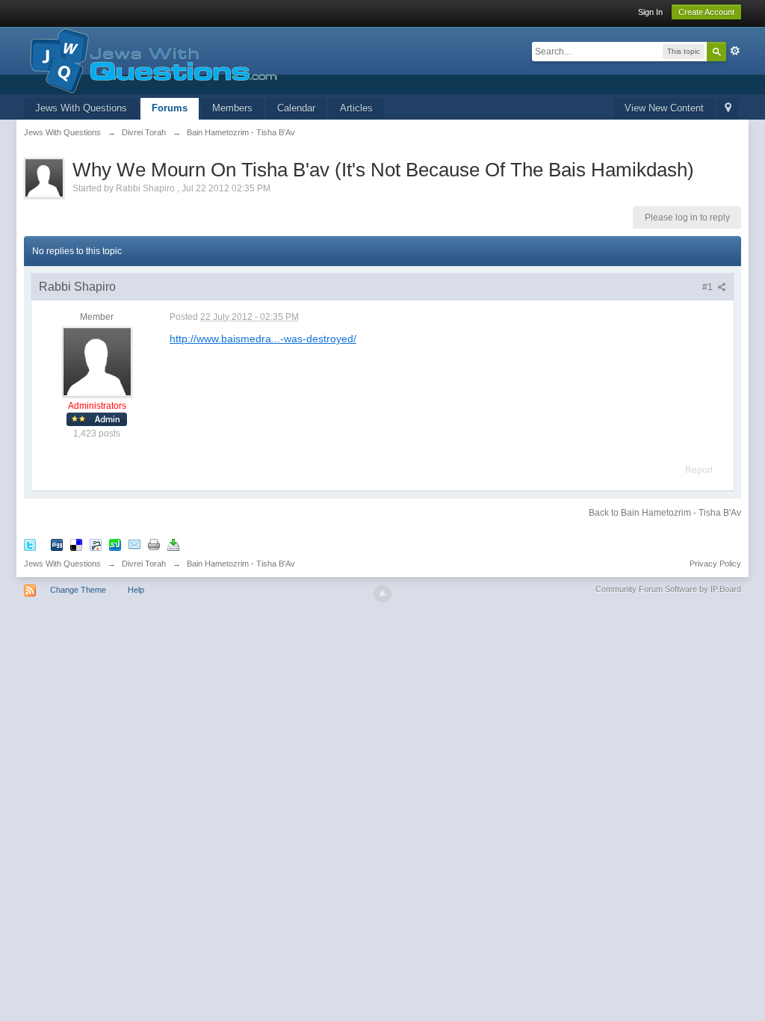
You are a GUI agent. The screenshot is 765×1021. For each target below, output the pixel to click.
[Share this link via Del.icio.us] (76, 543)
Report (699, 470)
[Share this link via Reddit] (96, 543)
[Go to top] (382, 593)
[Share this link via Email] (134, 543)
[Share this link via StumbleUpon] (115, 543)
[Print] (154, 543)
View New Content (664, 108)
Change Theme (78, 589)
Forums (170, 108)
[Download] (173, 543)
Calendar (296, 108)
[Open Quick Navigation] (728, 109)
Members (232, 108)
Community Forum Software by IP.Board (668, 588)
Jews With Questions (81, 108)
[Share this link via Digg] (57, 543)
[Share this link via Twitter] (30, 543)
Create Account (706, 11)
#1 (708, 287)
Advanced (735, 51)
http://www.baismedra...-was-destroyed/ (263, 339)
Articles (356, 108)
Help (136, 589)
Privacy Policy (715, 563)
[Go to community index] (150, 59)
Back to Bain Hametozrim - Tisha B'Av (665, 513)
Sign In (650, 11)
